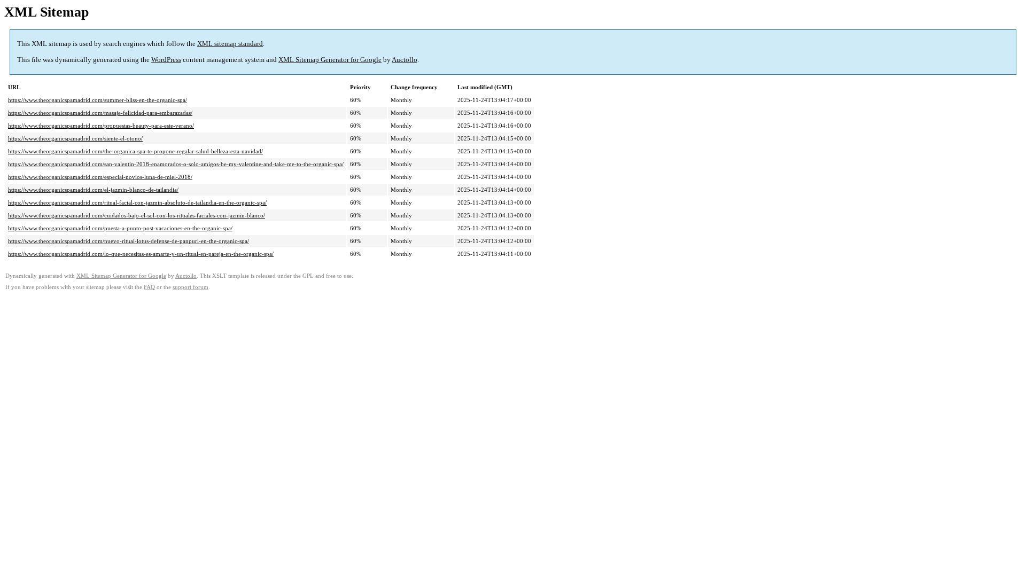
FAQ (149, 287)
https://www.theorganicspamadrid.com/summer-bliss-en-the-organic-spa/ (97, 100)
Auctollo (404, 60)
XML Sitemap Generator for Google (330, 60)
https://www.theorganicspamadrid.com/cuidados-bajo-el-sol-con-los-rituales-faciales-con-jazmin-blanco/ (136, 215)
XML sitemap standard (230, 44)
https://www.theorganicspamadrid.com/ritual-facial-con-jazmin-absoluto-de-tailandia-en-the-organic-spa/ (137, 202)
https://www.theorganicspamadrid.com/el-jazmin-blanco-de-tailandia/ (93, 189)
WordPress (166, 60)
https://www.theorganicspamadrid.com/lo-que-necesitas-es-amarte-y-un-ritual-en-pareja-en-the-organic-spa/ (141, 254)
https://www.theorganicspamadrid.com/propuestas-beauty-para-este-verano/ (101, 125)
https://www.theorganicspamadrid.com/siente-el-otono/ (75, 138)
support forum (190, 287)
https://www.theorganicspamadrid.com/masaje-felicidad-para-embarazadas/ (100, 113)
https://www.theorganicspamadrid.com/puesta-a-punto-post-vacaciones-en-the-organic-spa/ (120, 228)
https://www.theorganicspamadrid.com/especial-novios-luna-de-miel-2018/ (100, 177)
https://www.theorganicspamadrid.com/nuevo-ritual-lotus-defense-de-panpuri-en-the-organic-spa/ (128, 241)
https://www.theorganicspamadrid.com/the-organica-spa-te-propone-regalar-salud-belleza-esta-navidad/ (135, 151)
